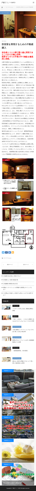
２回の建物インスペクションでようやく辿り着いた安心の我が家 (23, 330)
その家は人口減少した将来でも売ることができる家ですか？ (18, 294)
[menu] (33, 2)
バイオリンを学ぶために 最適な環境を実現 (22, 309)
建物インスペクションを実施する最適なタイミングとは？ (17, 288)
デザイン (15, 316)
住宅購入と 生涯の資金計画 (10, 280)
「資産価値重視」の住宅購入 (20, 350)
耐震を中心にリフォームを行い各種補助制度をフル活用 (23, 341)
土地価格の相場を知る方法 (10, 283)
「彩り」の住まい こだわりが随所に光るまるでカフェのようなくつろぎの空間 (23, 320)
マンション (15, 305)
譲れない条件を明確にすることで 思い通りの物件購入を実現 (22, 362)
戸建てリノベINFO (8, 2)
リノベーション (5, 12)
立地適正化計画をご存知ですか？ (12, 276)
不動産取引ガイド (8, 370)
